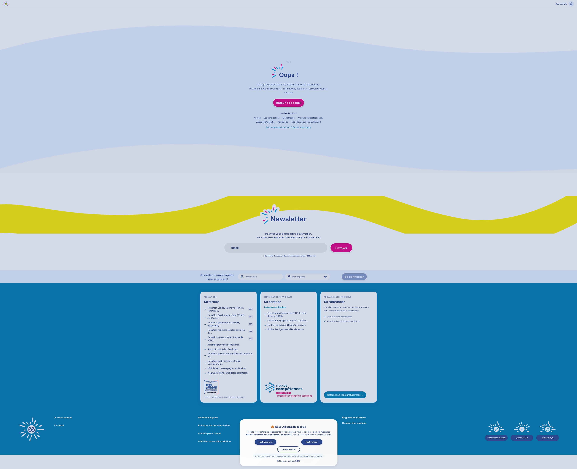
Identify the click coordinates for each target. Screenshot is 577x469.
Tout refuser (311, 442)
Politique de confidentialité (288, 460)
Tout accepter (265, 442)
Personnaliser (288, 449)
